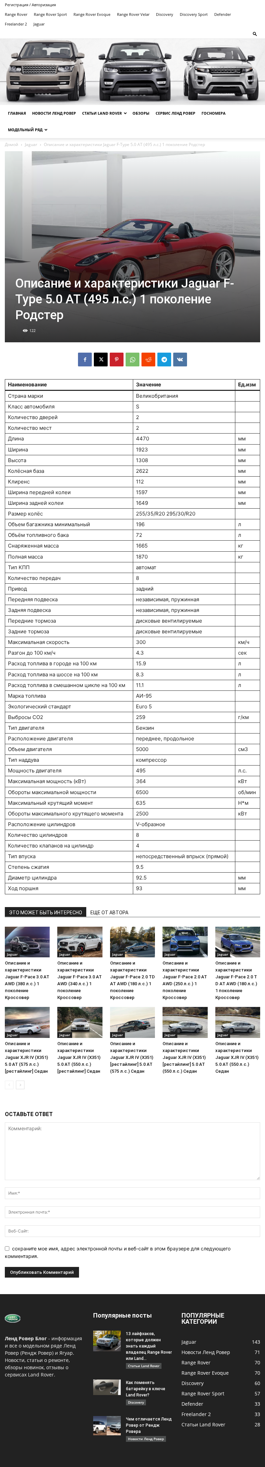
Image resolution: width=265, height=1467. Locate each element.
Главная (17, 113)
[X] (101, 359)
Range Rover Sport (50, 14)
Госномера (214, 113)
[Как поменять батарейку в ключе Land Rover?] (107, 1387)
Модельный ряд (25, 129)
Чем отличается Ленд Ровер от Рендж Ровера (149, 1425)
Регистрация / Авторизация (30, 4)
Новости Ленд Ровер (54, 113)
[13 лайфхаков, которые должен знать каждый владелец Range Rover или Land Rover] (107, 1341)
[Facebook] (85, 359)
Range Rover (16, 14)
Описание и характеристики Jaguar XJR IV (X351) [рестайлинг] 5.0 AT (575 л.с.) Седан (131, 1057)
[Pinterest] (117, 359)
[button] (255, 33)
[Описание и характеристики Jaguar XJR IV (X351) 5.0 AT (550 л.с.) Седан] (237, 1022)
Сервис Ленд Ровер (175, 113)
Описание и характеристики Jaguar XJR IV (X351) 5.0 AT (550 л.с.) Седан (236, 1057)
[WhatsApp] (132, 359)
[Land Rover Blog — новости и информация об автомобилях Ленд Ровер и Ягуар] (132, 72)
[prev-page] (9, 1085)
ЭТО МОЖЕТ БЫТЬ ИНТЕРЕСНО (45, 912)
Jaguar (39, 24)
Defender (222, 14)
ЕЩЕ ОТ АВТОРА (109, 912)
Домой (11, 144)
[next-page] (20, 1085)
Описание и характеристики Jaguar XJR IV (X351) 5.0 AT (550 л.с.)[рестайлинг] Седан (78, 1057)
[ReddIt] (148, 359)
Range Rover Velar (133, 14)
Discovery (164, 14)
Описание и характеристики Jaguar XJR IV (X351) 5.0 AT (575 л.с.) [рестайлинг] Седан (26, 1057)
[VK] (180, 359)
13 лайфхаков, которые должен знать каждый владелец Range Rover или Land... (149, 1346)
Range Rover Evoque (91, 14)
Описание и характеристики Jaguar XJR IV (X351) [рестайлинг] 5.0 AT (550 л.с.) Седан (184, 1057)
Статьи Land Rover (102, 113)
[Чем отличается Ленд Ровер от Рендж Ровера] (107, 1425)
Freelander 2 (16, 24)
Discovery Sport (194, 14)
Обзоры (140, 113)
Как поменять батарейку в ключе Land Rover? (145, 1388)
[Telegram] (164, 359)
